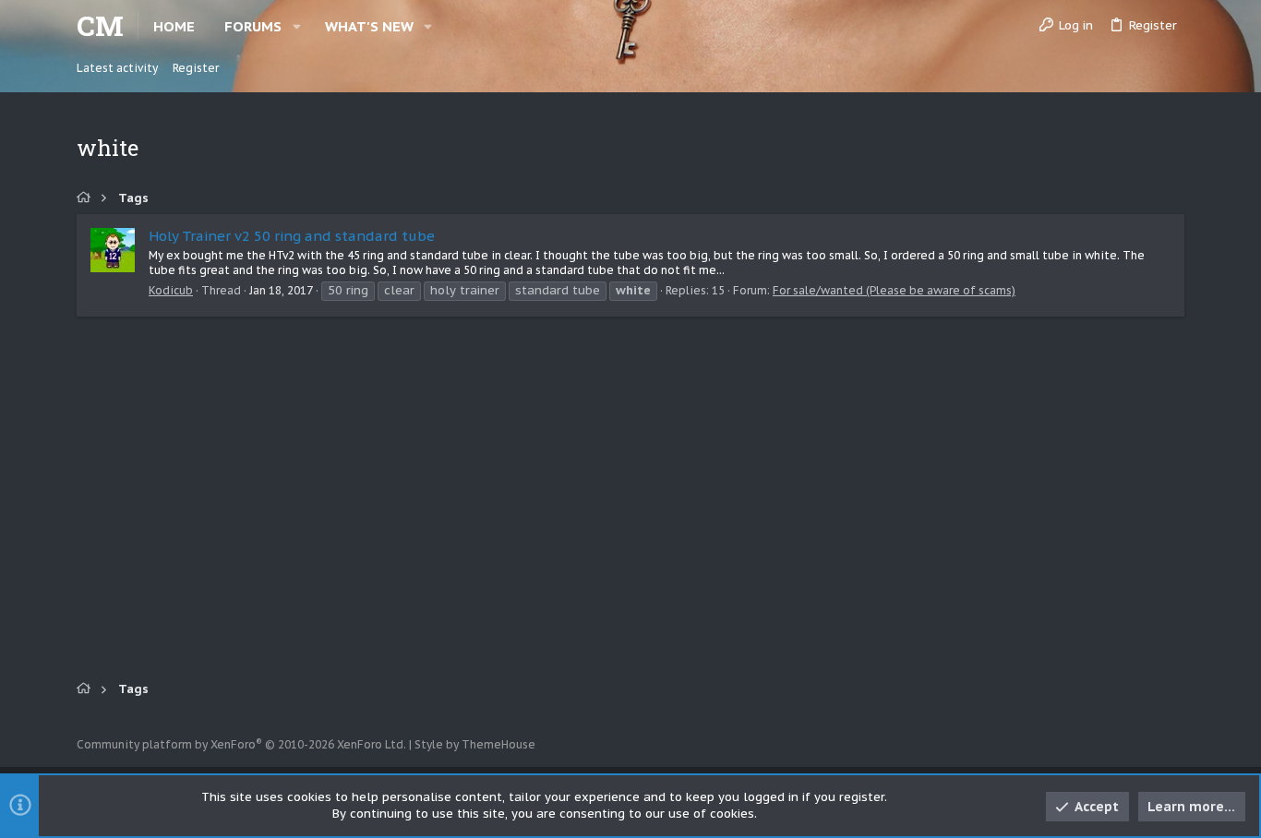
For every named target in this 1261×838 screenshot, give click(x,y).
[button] (296, 26)
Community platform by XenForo (241, 744)
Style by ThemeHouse (474, 744)
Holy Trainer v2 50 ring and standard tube (292, 236)
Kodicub (171, 290)
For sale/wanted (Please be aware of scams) (894, 290)
